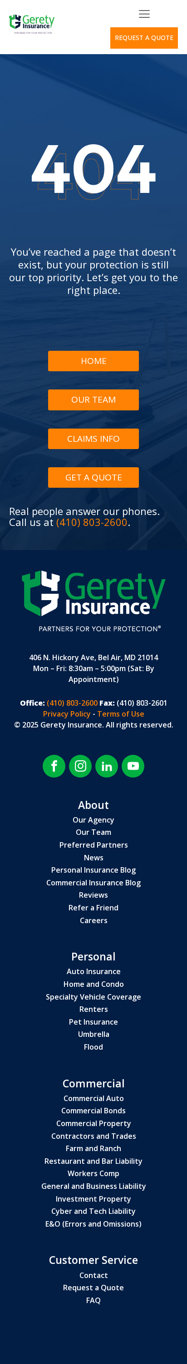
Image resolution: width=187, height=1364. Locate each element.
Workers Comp (93, 1174)
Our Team (93, 399)
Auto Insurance (94, 972)
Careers (94, 921)
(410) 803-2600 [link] (71, 703)
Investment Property (93, 1199)
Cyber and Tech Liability (93, 1211)
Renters (93, 1009)
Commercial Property (93, 1124)
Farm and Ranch (93, 1149)
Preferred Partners (93, 845)
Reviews (93, 895)
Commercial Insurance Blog (93, 883)
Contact (93, 1276)
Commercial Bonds (93, 1111)
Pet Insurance (93, 1022)
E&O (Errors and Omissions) (93, 1224)
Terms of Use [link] (120, 714)
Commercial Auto (94, 1099)
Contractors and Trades (93, 1136)
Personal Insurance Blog (93, 870)
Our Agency (93, 820)
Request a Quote (93, 1288)
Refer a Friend (93, 908)
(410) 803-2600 (92, 522)
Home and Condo (94, 984)
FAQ (93, 1301)
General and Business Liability (93, 1186)
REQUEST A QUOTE (144, 37)
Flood (93, 1047)
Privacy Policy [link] (68, 714)
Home (94, 361)
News (93, 858)
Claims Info (93, 439)
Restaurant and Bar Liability (93, 1161)
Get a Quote (93, 477)
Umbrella (93, 1035)
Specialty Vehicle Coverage (93, 997)
